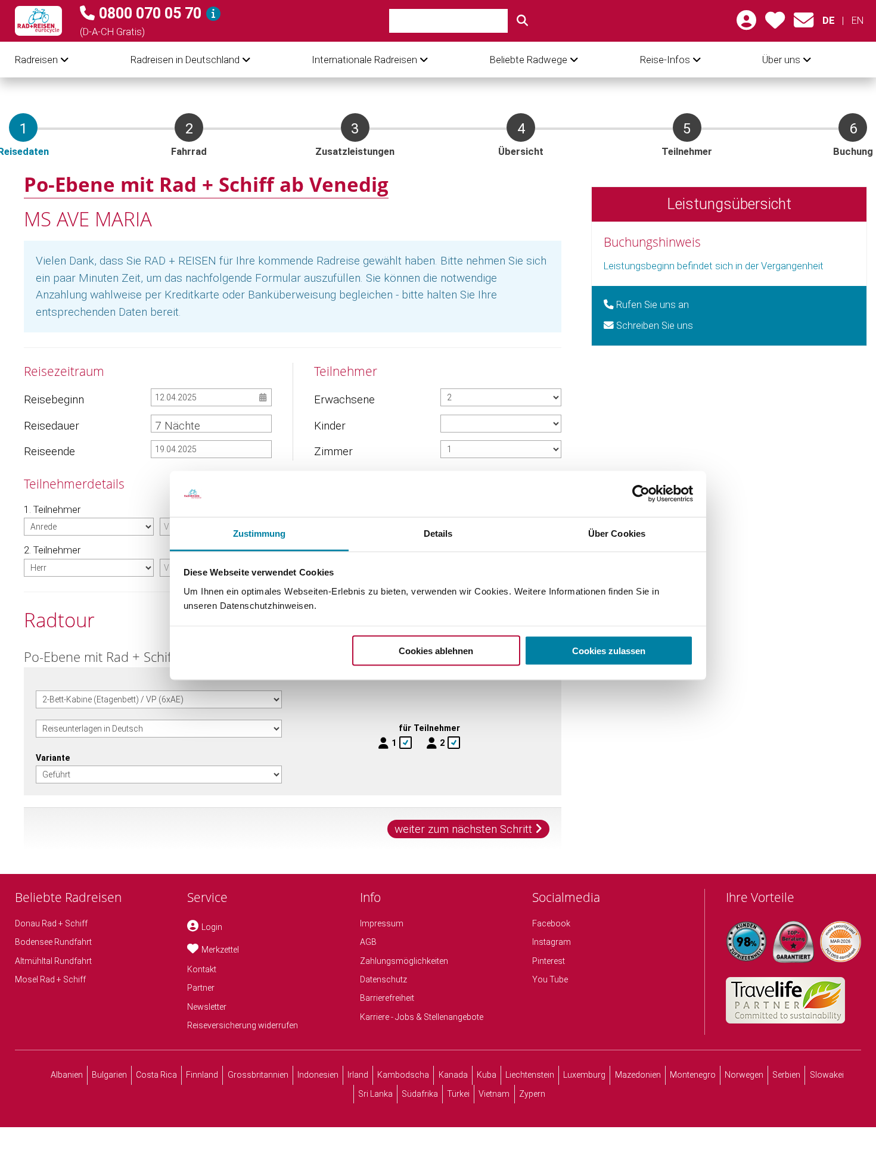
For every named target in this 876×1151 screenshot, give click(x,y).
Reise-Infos (665, 60)
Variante (53, 758)
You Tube (550, 979)
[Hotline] (213, 14)
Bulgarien (109, 1075)
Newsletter (206, 1007)
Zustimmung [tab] (259, 533)
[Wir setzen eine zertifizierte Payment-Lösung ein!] (840, 941)
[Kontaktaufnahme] (803, 24)
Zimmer (333, 451)
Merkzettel (220, 949)
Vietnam (494, 1094)
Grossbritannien (258, 1075)
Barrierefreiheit (387, 998)
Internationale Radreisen (364, 60)
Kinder (330, 426)
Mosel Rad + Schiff (50, 979)
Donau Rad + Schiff (51, 923)
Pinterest (548, 961)
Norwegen (744, 1075)
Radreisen (36, 60)
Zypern (532, 1094)
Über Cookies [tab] (616, 533)
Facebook (551, 923)
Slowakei (827, 1075)
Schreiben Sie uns (653, 325)
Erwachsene (344, 399)
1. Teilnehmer (52, 509)
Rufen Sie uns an (651, 304)
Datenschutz (383, 979)
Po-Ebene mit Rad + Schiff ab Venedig (206, 184)
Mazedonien (638, 1075)
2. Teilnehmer (52, 550)
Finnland (202, 1075)
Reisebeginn (53, 399)
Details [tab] (438, 533)
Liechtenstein (529, 1075)
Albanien (67, 1075)
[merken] (775, 24)
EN (857, 20)
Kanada (453, 1075)
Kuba (486, 1075)
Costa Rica (156, 1075)
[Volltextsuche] (523, 21)
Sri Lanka (375, 1094)
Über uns (781, 60)
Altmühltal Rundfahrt (53, 961)
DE (828, 20)
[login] (746, 24)
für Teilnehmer (429, 728)
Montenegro (693, 1075)
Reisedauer (51, 426)
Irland (357, 1075)
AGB (368, 942)
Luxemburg (584, 1075)
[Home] (38, 21)
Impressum (381, 923)
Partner (201, 988)
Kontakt (201, 969)
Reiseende (49, 451)
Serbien (786, 1075)
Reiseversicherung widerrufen (242, 1025)
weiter (463, 829)
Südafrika (420, 1094)
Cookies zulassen (608, 651)
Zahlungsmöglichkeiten (404, 961)
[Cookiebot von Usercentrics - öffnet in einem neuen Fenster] (641, 494)
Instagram (551, 942)
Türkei (458, 1094)
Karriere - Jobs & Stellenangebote (421, 1017)
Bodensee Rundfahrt (53, 942)
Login (211, 927)
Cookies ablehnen (436, 651)
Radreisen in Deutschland (185, 60)
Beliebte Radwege (528, 60)
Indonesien (317, 1075)
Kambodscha (403, 1075)
